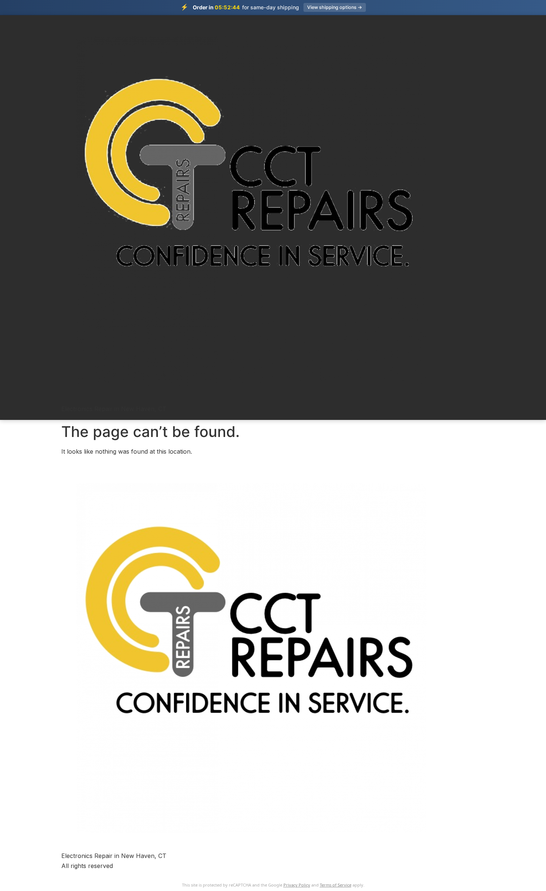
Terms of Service (335, 885)
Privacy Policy (296, 885)
